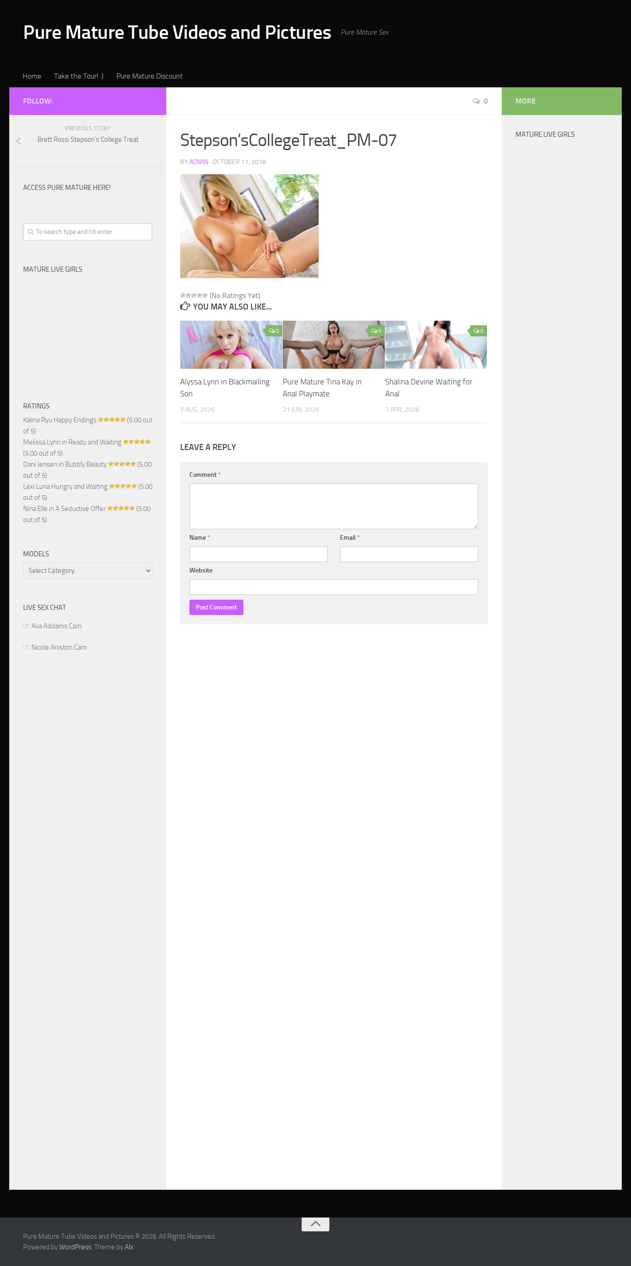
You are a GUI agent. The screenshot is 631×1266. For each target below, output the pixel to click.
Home (32, 76)
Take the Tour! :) (78, 76)
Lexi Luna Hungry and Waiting (65, 486)
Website (200, 570)
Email (350, 538)
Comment (205, 475)
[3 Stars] (194, 295)
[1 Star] (183, 295)
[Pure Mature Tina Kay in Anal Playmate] (334, 345)
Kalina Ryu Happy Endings (60, 420)
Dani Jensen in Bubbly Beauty (65, 464)
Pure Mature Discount (149, 76)
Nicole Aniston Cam (59, 647)
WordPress (75, 1247)
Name (199, 538)
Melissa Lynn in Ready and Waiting (72, 442)
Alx (129, 1247)
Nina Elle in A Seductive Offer (64, 509)
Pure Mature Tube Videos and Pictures (177, 32)
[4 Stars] (199, 295)
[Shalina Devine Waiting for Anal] (436, 345)
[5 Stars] (205, 295)
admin (198, 162)
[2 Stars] (188, 295)
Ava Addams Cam (56, 626)
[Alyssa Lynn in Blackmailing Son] (231, 345)
